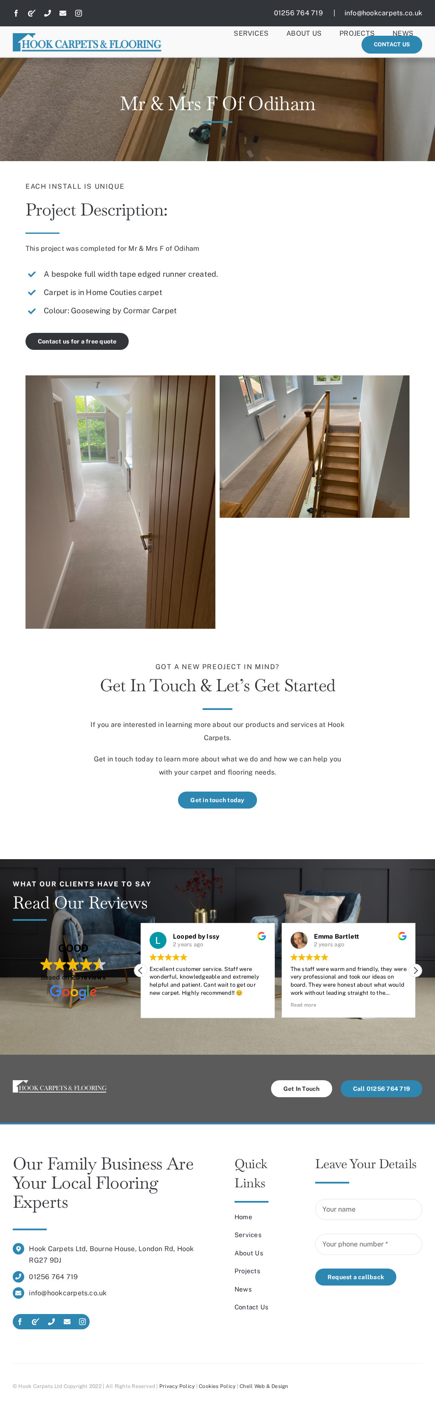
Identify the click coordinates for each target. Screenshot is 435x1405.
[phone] (47, 13)
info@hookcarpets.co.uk (383, 13)
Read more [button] (304, 1005)
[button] (415, 970)
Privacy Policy (177, 1386)
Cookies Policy (217, 1386)
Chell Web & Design (264, 1386)
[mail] (62, 13)
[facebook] (16, 13)
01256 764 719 (303, 13)
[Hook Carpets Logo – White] (60, 1083)
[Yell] (32, 13)
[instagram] (78, 13)
